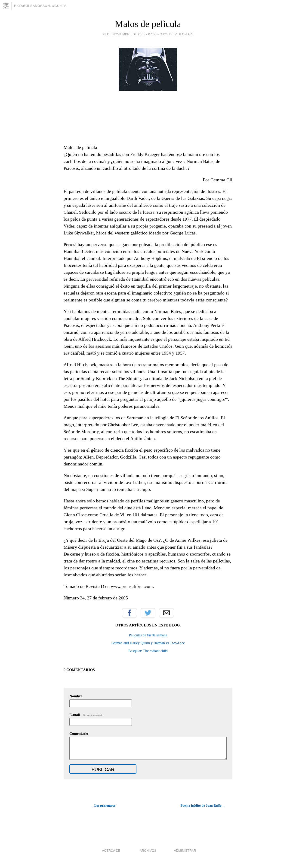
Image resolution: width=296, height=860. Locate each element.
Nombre (75, 696)
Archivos (148, 850)
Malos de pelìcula (148, 24)
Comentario (78, 733)
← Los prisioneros (102, 805)
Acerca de (111, 850)
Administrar (185, 850)
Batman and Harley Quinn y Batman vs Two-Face (148, 643)
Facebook (129, 612)
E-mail (86, 715)
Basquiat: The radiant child (148, 651)
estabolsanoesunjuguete (40, 6)
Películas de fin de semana (148, 635)
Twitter (148, 612)
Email (166, 612)
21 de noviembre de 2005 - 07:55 (129, 34)
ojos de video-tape (177, 34)
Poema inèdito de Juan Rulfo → (203, 805)
